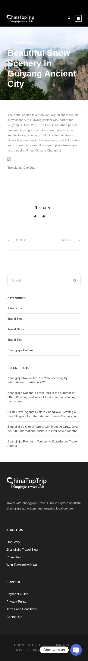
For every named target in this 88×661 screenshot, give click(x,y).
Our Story (13, 542)
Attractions (14, 308)
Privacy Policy (16, 601)
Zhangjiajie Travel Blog (22, 549)
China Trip (13, 557)
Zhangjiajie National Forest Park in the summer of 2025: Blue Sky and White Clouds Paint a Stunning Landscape (41, 397)
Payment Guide (17, 594)
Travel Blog (15, 318)
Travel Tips (14, 339)
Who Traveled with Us (21, 565)
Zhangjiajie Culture (20, 350)
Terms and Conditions (21, 609)
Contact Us (14, 617)
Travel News (24, 42)
